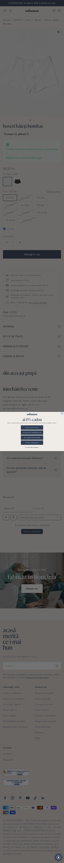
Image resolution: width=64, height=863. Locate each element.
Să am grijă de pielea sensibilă (32, 437)
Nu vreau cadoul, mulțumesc (32, 447)
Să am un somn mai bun (32, 427)
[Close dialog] (62, 413)
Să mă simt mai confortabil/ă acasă (31, 432)
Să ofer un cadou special (32, 442)
